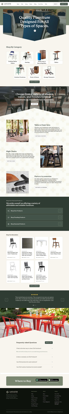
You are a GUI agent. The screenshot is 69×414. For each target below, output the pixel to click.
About (60, 1)
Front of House (33, 402)
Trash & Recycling (34, 406)
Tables (32, 393)
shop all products (34, 81)
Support (63, 1)
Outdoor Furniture (34, 397)
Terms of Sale (57, 400)
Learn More (34, 104)
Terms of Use (57, 393)
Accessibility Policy (58, 395)
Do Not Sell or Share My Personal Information (58, 403)
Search (55, 4)
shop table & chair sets (40, 136)
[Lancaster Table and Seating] (6, 4)
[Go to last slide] (6, 299)
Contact (66, 1)
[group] (33, 305)
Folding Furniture (34, 400)
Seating (32, 395)
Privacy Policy (57, 397)
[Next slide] (62, 299)
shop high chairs (11, 161)
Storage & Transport (34, 404)
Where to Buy (64, 4)
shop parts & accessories (41, 187)
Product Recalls (45, 395)
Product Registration (46, 402)
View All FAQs (49, 342)
